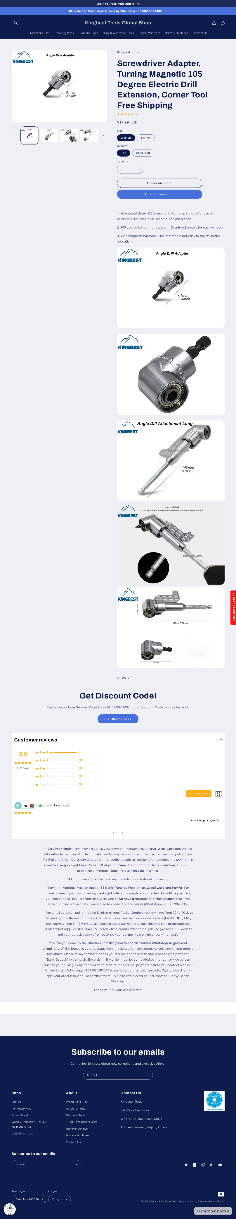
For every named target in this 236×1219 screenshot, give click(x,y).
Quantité (122, 161)
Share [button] (125, 677)
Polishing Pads (75, 1108)
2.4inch (126, 137)
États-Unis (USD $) (27, 1199)
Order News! (20, 1115)
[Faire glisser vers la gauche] (16, 136)
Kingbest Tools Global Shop (163, 1201)
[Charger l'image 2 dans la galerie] (49, 136)
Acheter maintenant (160, 194)
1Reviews (23, 768)
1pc (123, 153)
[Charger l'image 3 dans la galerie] (69, 136)
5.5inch (146, 137)
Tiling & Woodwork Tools (82, 1122)
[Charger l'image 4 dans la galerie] (89, 136)
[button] (16, 23)
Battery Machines (77, 1135)
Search (16, 1101)
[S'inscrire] (148, 1075)
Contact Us (73, 1142)
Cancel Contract (22, 1133)
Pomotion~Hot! (21, 1108)
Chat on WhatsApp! (118, 718)
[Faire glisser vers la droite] (103, 136)
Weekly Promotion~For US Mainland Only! (29, 1124)
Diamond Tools (75, 1115)
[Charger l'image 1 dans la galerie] (30, 136)
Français (57, 1199)
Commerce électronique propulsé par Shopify (201, 1201)
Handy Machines (77, 1128)
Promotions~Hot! (77, 1101)
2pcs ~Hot (143, 153)
